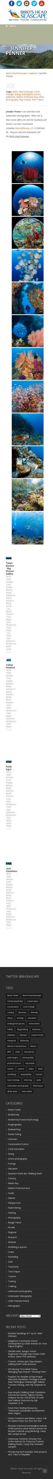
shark (40, 1069)
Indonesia (10, 97)
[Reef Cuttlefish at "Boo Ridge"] (30, 431)
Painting (12, 1212)
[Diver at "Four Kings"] (30, 202)
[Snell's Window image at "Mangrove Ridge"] (30, 497)
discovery (9, 683)
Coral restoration (16, 1149)
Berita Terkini (12, 995)
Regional (12, 1232)
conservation (32, 1001)
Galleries (33, 73)
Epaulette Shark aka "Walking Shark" (25, 1173)
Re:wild (11, 1227)
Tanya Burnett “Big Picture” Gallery (10, 568)
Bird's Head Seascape (16, 73)
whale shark (8, 647)
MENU (12, 25)
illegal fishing (22, 1029)
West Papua (37, 99)
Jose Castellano (11, 870)
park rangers (12, 1057)
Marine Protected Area (27, 97)
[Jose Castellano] (8, 863)
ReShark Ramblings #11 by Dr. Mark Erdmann (25, 1334)
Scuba (11, 1251)
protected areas (14, 1063)
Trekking (12, 1286)
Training (12, 1281)
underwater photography (18, 1086)
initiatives (11, 1035)
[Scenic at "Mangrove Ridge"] (30, 235)
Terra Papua (14, 1271)
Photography (12, 99)
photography (28, 1057)
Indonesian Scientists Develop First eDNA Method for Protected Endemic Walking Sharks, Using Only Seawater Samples (26, 1442)
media (11, 1193)
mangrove (11, 1040)
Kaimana (23, 1035)
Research (12, 1237)
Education (13, 1168)
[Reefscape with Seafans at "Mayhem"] (30, 366)
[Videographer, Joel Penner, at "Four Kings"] (30, 300)
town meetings (13, 1080)
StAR (10, 1261)
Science (21, 1069)
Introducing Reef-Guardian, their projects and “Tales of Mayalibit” (27, 1453)
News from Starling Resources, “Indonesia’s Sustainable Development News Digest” (26, 1411)
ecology (20, 1018)
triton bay (28, 1080)
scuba (31, 1069)
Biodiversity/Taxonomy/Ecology (23, 1119)
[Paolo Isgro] (8, 762)
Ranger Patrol (14, 1222)
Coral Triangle (9, 585)
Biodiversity (13, 1114)
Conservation (13, 1007)
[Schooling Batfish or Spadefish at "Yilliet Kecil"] (30, 268)
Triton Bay (8, 637)
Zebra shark (27, 1091)
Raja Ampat (25, 99)
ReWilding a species (17, 1247)
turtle (39, 1080)
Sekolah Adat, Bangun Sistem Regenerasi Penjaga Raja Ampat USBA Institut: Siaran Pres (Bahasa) (26, 1354)
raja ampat (29, 1063)
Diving (18, 94)
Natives (11, 1198)
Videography (14, 1305)
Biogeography (14, 1124)
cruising (10, 1012)
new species (29, 1052)
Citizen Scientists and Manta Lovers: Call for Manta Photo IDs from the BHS (27, 1419)
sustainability (25, 1074)
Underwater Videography (20, 1296)
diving (9, 1018)
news (17, 1052)
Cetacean (12, 1139)
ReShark (12, 1242)
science (10, 1069)
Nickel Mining (14, 1207)
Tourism (12, 1276)
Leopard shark (37, 1035)
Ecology (12, 1163)
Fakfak (10, 1029)
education (32, 1018)
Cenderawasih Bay (15, 1001)
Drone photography (17, 1158)
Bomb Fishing (14, 1134)
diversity (9, 590)
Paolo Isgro (9, 768)
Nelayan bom (14, 1202)
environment (34, 1023)
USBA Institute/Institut (18, 1300)
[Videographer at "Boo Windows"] (30, 333)
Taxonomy (13, 1266)
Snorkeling (13, 1256)
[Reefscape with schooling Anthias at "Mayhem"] (30, 399)
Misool (8, 619)
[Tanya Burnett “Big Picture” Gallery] (8, 558)
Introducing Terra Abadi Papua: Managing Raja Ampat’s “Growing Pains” (27, 1370)
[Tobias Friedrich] (8, 660)
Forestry (12, 1178)
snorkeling (11, 1074)
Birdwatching (14, 1129)
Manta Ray (24, 1040)
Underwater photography (11, 642)
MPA (41, 97)
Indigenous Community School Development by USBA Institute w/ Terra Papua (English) (27, 1343)
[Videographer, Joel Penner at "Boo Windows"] (30, 169)
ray (8, 633)
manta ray (8, 607)
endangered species (31, 94)
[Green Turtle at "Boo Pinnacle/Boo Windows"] (30, 464)
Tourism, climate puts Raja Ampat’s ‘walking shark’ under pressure (25, 1362)
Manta (8, 603)
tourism (39, 1074)
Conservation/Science (18, 1144)
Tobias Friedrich (10, 666)
